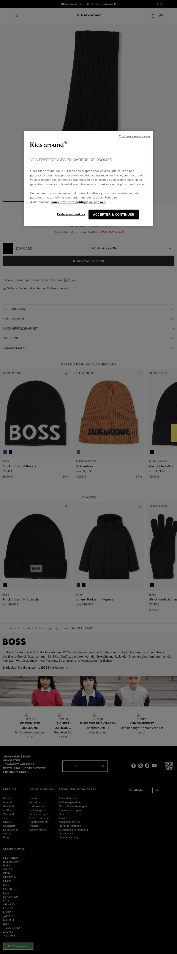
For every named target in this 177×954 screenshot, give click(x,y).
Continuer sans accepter (134, 136)
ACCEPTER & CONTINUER (113, 214)
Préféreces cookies (71, 214)
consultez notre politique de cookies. (78, 201)
